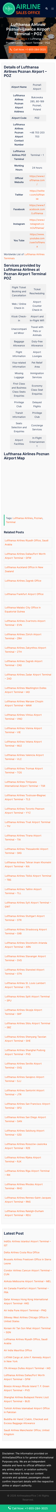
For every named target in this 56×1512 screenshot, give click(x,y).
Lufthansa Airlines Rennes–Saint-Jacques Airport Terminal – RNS (28, 1199)
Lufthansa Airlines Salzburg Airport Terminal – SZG (24, 1132)
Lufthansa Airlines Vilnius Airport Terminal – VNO (23, 716)
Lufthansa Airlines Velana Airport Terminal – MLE (23, 743)
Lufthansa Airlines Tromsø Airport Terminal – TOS (24, 770)
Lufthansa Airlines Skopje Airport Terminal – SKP (23, 1011)
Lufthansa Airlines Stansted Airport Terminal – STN (24, 971)
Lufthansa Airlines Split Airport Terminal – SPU (27, 998)
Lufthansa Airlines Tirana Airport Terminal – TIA (23, 837)
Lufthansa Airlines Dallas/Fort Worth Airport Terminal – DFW (25, 555)
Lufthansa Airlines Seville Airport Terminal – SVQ (23, 1065)
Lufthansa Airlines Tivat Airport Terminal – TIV (27, 824)
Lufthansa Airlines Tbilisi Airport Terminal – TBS (28, 877)
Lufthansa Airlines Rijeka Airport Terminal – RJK (23, 1159)
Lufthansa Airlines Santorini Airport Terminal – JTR (24, 1092)
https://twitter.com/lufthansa (37, 194)
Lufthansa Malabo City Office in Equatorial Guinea (23, 609)
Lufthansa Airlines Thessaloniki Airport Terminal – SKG (26, 850)
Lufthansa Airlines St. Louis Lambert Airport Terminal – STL (25, 985)
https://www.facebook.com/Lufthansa (37, 209)
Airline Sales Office (16, 38)
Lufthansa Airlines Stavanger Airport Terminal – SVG (25, 958)
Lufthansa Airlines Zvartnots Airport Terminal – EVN (25, 622)
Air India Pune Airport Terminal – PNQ (25, 1310)
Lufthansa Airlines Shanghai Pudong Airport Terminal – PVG (25, 1052)
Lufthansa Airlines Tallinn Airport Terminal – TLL (23, 891)
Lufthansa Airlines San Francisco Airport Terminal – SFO (27, 1105)
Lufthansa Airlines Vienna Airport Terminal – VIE (23, 730)
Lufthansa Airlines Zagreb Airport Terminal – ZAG (23, 663)
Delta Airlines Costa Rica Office (21, 1252)
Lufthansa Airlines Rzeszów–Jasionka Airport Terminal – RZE (26, 1146)
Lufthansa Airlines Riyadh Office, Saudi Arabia (26, 542)
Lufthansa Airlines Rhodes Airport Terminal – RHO (24, 1186)
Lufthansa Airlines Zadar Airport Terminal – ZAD (28, 676)
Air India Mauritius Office (18, 1350)
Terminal (11, 522)
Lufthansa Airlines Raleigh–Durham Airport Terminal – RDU (24, 1213)
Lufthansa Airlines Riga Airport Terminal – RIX (27, 1172)
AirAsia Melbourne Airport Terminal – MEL (27, 1281)
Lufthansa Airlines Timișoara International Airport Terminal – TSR (25, 783)
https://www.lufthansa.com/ (37, 180)
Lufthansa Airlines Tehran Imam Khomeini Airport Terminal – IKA (28, 864)
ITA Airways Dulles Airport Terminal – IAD (27, 1368)
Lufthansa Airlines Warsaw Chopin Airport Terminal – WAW (24, 703)
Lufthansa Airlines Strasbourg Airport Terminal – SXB (26, 931)
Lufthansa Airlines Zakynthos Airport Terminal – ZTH (25, 649)
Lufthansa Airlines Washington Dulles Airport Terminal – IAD (25, 689)
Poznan (38, 518)
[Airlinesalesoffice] (21, 8)
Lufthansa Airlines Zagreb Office (23, 580)
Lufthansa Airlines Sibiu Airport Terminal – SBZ (27, 1025)
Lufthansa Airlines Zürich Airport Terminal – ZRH (23, 636)
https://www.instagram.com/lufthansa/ (37, 223)
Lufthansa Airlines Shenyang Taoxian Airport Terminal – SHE (25, 1038)
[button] (46, 8)
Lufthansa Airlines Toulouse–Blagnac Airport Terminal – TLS (25, 797)
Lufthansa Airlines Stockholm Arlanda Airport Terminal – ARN (26, 944)
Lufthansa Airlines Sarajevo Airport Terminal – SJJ (24, 1078)
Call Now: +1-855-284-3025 (29, 49)
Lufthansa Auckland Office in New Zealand (24, 569)
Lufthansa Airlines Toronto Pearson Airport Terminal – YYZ (24, 810)
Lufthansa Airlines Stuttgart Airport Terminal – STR (25, 918)
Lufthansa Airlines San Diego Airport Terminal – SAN (25, 1119)
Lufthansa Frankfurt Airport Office (24, 594)
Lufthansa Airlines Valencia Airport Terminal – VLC (24, 757)
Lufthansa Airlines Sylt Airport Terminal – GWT (28, 904)
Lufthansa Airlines (23, 518)
